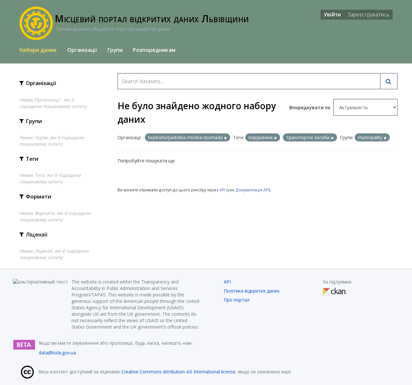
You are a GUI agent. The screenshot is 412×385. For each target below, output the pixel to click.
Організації (82, 49)
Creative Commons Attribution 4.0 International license (178, 372)
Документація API (252, 189)
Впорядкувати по (310, 107)
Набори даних (38, 49)
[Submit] (389, 81)
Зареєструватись (369, 14)
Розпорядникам (154, 49)
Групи (115, 49)
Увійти (332, 14)
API (222, 189)
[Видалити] (225, 137)
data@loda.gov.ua (57, 353)
